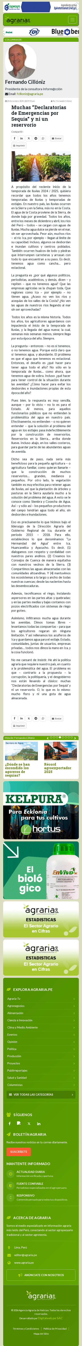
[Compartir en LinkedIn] (22, 138)
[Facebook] (10, 1123)
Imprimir (20, 145)
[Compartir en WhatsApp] (43, 138)
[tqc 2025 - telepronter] (23, 31)
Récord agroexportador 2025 (57, 768)
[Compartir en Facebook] (14, 138)
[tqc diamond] (41, 810)
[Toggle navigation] (72, 19)
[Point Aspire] (41, 7)
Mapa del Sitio (41, 1333)
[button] (51, 737)
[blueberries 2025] (60, 31)
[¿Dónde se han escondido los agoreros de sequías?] (21, 751)
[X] (29, 1123)
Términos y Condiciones (26, 1328)
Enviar (58, 138)
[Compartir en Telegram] (36, 138)
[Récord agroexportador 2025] (60, 751)
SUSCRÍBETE (18, 1151)
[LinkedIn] (39, 1123)
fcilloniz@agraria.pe (30, 94)
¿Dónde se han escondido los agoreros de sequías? (17, 769)
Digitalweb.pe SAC (50, 1318)
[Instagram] (19, 1123)
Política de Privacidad (55, 1328)
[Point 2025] (41, 870)
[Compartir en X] (29, 138)
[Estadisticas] (41, 919)
